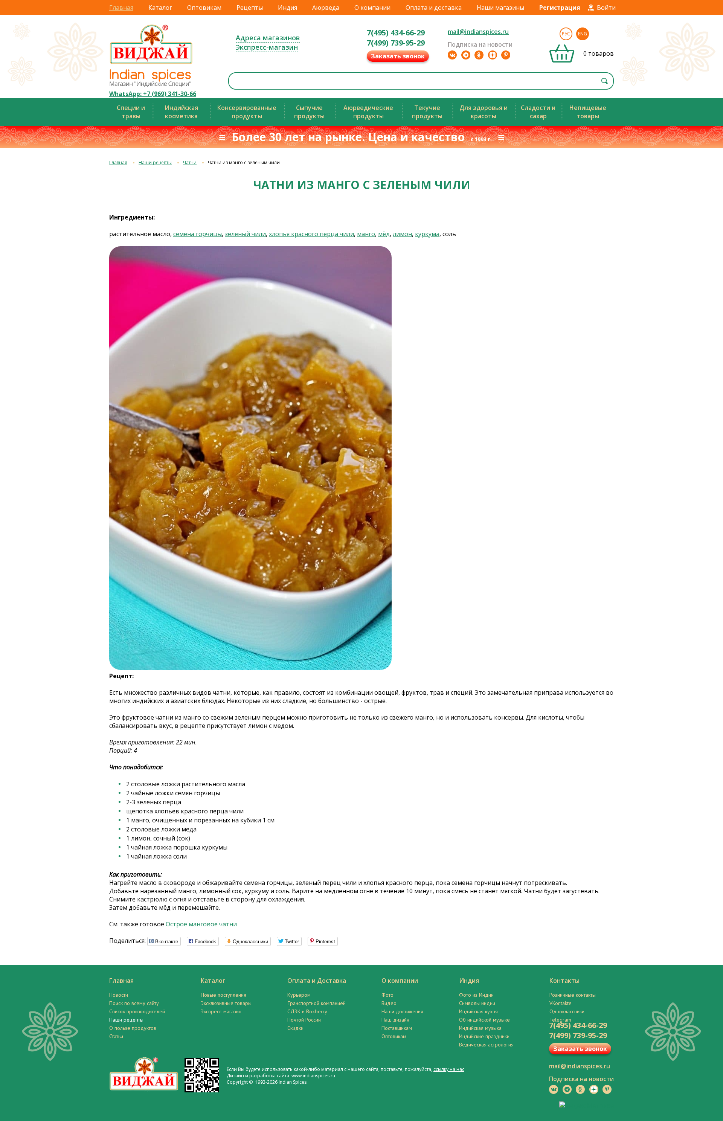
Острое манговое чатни (201, 924)
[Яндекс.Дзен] (492, 54)
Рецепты (249, 7)
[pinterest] (505, 54)
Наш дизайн (395, 1019)
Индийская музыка (480, 1028)
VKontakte (560, 1003)
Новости (118, 994)
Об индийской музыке (484, 1019)
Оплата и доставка (434, 7)
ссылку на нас (448, 1069)
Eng (582, 34)
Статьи (116, 1036)
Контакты (564, 980)
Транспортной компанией (316, 1003)
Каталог (160, 7)
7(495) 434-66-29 (396, 32)
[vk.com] (452, 54)
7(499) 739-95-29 (396, 43)
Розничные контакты (572, 994)
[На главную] (151, 63)
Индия (287, 7)
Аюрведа (325, 7)
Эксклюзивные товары (226, 1003)
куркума (427, 234)
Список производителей (137, 1011)
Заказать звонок (398, 56)
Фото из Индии (476, 994)
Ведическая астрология (486, 1044)
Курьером (299, 994)
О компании (372, 7)
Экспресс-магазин (267, 47)
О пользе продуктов (132, 1028)
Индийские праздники (484, 1036)
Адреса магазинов (268, 37)
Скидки (295, 1028)
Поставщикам (396, 1028)
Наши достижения (402, 1011)
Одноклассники (566, 1011)
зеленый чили (245, 234)
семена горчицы (197, 234)
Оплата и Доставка (316, 980)
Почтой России (304, 1019)
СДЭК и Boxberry (307, 1011)
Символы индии (477, 1003)
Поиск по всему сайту (134, 1003)
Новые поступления (223, 994)
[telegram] (465, 54)
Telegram (560, 1019)
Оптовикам (204, 7)
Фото (387, 994)
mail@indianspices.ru (478, 31)
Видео (389, 1003)
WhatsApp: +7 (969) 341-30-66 (152, 94)
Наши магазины (500, 7)
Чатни (190, 162)
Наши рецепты (155, 162)
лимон (402, 234)
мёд (384, 234)
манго (366, 234)
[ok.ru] (479, 54)
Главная (121, 7)
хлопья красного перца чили (311, 234)
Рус (566, 34)
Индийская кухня (478, 1011)
